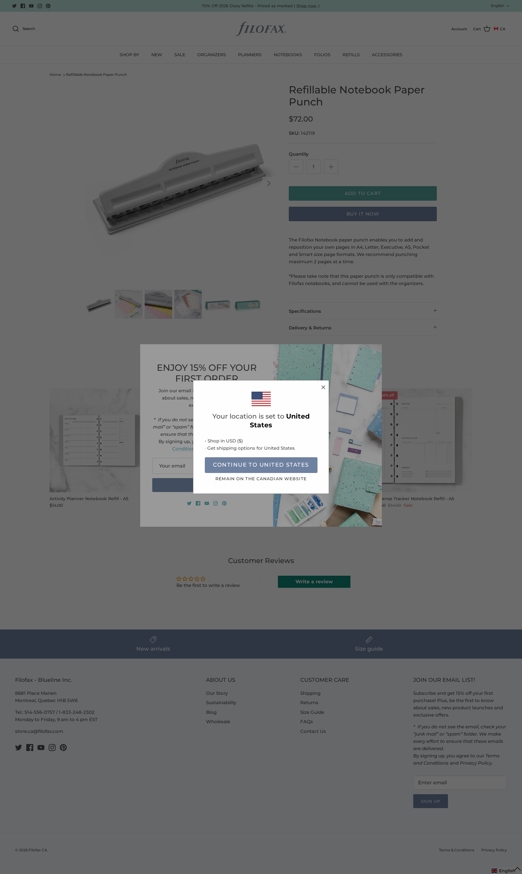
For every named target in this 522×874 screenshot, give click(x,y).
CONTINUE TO (261, 464)
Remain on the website (261, 478)
